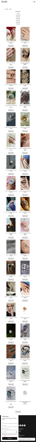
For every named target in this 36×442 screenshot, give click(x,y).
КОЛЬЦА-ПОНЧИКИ (18, 18)
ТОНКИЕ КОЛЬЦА (18, 23)
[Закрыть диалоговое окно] (17, 415)
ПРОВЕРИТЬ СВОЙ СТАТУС (18, 431)
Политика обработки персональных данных (20, 436)
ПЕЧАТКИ (18, 13)
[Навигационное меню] (34, 1)
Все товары (6, 9)
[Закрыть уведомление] (34, 438)
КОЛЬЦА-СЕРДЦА (18, 16)
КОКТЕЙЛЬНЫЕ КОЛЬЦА (18, 11)
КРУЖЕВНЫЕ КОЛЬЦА (18, 22)
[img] (20, 425)
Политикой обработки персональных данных (9, 435)
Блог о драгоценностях (18, 437)
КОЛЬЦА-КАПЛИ (18, 20)
